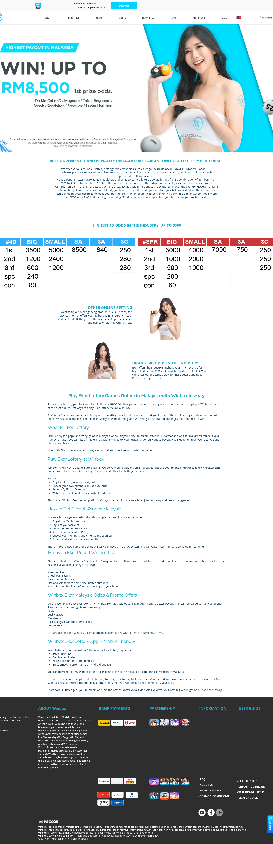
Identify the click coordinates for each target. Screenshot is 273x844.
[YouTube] (202, 812)
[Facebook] (211, 812)
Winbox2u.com (83, 561)
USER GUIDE (249, 708)
